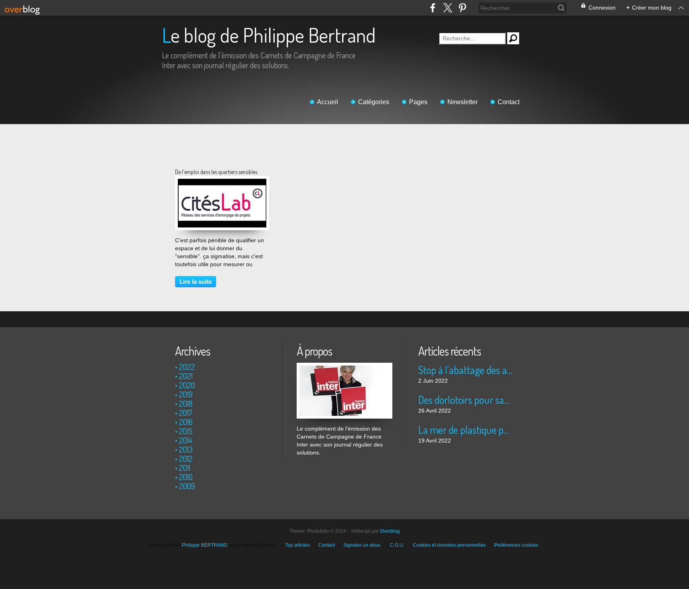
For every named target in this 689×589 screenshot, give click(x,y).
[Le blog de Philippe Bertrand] (344, 367)
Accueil (327, 102)
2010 (186, 477)
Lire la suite (195, 281)
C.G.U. (397, 545)
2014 (185, 440)
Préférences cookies (516, 545)
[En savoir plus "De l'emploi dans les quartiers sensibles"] (222, 183)
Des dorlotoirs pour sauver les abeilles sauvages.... (466, 399)
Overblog (390, 531)
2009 (187, 486)
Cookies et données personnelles (449, 545)
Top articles (297, 545)
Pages (418, 102)
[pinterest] (462, 7)
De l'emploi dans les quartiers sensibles (216, 171)
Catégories (373, 102)
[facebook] (433, 7)
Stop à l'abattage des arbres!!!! (466, 369)
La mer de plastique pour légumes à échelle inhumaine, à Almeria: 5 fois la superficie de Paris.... (466, 429)
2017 (186, 412)
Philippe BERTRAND (205, 545)
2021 (186, 376)
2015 (186, 431)
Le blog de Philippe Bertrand (269, 34)
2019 (186, 394)
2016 (186, 422)
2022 (187, 367)
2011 (184, 468)
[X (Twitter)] (448, 7)
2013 (186, 449)
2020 (187, 385)
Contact (509, 102)
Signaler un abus (362, 545)
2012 (186, 458)
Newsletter (462, 102)
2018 (186, 403)
